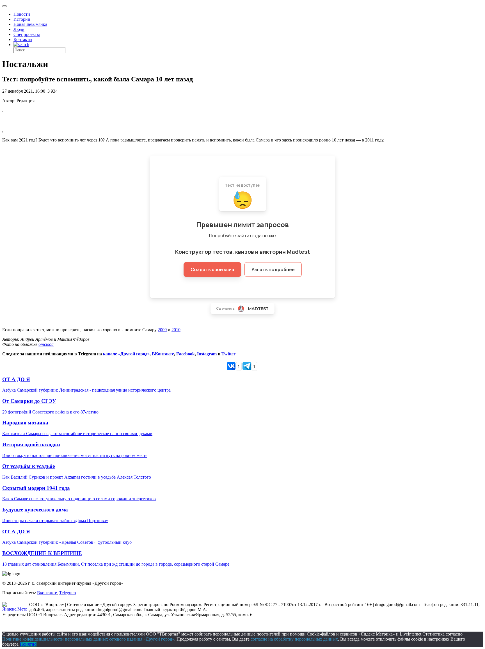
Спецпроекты (26, 34)
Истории (21, 19)
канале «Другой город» (126, 353)
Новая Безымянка (30, 24)
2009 (162, 329)
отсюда (46, 344)
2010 (175, 329)
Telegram (67, 592)
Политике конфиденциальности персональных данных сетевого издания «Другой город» (88, 639)
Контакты (22, 39)
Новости (21, 14)
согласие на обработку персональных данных (294, 639)
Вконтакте (47, 592)
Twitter (228, 353)
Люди (18, 29)
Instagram (207, 353)
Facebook (185, 353)
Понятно (28, 644)
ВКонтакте (163, 353)
